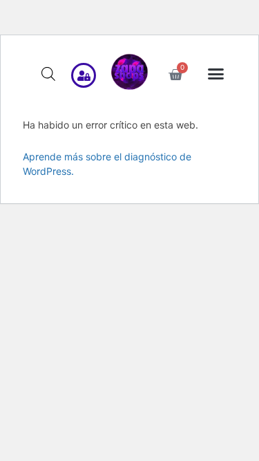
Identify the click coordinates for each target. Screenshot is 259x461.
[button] (216, 73)
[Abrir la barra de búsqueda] (48, 73)
